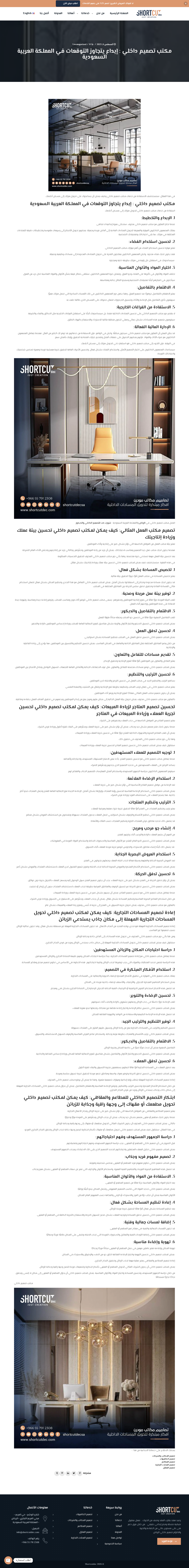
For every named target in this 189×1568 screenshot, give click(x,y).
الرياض (142, 523)
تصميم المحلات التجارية (165, 1465)
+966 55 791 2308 (30, 1542)
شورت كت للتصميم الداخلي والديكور (93, 523)
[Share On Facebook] (79, 1473)
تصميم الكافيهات (167, 1459)
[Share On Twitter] (73, 1473)
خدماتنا (118, 1520)
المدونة (118, 1532)
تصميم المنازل (169, 1468)
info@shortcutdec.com (28, 1532)
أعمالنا (119, 1526)
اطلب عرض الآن (70, 3)
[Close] (186, 3)
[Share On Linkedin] (68, 1473)
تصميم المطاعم (168, 1462)
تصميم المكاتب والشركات (163, 1456)
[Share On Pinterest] (62, 1473)
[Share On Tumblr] (57, 1473)
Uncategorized (79, 44)
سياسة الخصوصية (113, 1544)
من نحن (118, 1514)
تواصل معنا (116, 1538)
